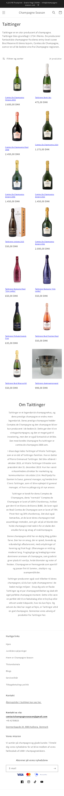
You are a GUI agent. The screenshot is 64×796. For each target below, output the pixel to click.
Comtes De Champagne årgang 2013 (44, 195)
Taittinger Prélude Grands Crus (15, 337)
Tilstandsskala (13, 664)
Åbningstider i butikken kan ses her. (24, 702)
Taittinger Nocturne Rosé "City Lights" (15, 290)
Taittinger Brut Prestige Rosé (46, 336)
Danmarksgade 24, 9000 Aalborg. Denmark (27, 726)
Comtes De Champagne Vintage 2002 (14, 98)
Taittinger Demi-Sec (43, 97)
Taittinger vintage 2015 (14, 241)
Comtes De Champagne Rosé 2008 (16, 148)
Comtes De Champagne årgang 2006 (14, 195)
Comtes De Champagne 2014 (46, 144)
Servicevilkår (12, 677)
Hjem (8, 644)
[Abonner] (54, 768)
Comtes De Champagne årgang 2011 (44, 242)
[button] (3, 12)
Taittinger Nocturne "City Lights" (45, 290)
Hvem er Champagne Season (19, 657)
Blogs (8, 671)
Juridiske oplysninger (16, 651)
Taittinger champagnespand (46, 383)
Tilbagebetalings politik (17, 684)
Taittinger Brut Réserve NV (16, 383)
